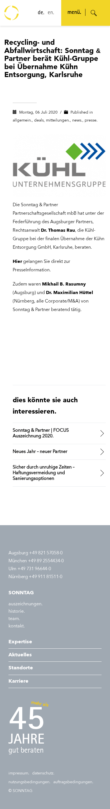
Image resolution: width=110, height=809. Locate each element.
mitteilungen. (58, 120)
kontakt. (16, 626)
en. (51, 13)
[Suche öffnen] (94, 13)
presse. (91, 120)
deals (39, 120)
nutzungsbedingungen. (29, 782)
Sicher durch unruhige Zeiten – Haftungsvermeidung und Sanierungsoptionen (43, 473)
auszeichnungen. (25, 604)
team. (14, 619)
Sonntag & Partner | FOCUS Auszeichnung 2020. (41, 433)
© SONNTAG (20, 791)
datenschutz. (43, 773)
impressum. (18, 773)
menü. (74, 13)
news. (77, 120)
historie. (16, 611)
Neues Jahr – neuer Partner (40, 452)
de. (41, 13)
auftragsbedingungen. (73, 782)
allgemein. (22, 120)
